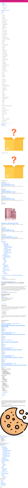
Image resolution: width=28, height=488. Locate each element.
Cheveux (3, 264)
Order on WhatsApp (4, 291)
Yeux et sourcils (4, 278)
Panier (3, 377)
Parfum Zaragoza (6, 245)
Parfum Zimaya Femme (8, 252)
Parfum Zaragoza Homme (8, 246)
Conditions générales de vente (6, 373)
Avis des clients (4, 384)
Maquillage (2, 461)
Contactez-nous (4, 383)
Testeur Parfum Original (5, 255)
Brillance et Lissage (6, 267)
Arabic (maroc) (6, 7)
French (3, 6)
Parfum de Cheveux (5, 448)
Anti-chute (5, 266)
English (5, 8)
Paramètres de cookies (3, 436)
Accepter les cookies (3, 437)
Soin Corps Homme (6, 269)
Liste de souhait (6, 273)
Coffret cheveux (4, 468)
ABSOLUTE (5, 297)
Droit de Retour (4, 370)
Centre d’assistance (5, 371)
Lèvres (4, 263)
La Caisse (5, 272)
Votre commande (4, 5)
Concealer (10, 281)
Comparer (2, 482)
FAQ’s (3, 2)
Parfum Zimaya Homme (7, 455)
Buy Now (8, 294)
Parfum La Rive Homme (8, 249)
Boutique (3, 271)
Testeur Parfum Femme (7, 256)
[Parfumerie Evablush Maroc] (4, 443)
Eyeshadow (5, 261)
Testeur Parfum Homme (7, 257)
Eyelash (6, 260)
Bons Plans (5, 254)
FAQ (1, 480)
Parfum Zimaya (4, 454)
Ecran (4, 262)
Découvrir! (2, 1)
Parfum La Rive (6, 248)
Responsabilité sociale (5, 385)
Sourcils (3, 462)
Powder (10, 324)
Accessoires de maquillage (5, 281)
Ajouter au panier (3, 227)
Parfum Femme (4, 447)
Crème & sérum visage (7, 270)
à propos (3, 4)
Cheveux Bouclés (6, 265)
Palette (5, 259)
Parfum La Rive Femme (8, 250)
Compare (2, 296)
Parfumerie (4, 3)
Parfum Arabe (6, 253)
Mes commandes (3, 483)
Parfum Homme (6, 243)
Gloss (9, 348)
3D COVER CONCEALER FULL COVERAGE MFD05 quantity (9, 292)
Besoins (3, 268)
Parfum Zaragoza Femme (8, 247)
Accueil (3, 276)
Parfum (3, 242)
